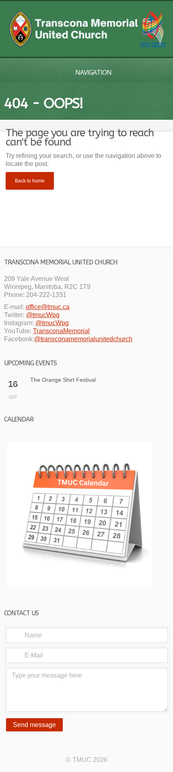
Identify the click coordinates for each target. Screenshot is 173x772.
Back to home (30, 181)
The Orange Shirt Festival (63, 380)
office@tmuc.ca (48, 306)
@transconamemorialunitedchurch (83, 339)
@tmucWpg (43, 314)
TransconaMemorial (61, 331)
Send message (34, 724)
